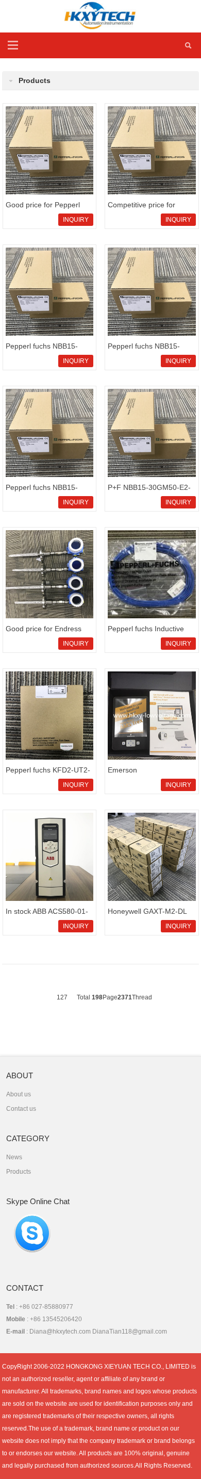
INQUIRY (76, 219)
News (14, 1157)
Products (18, 1171)
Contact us (21, 1108)
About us (18, 1094)
